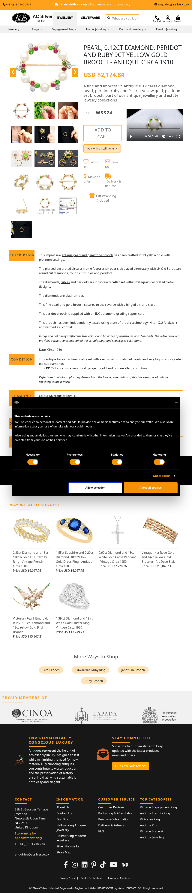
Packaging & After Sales (115, 813)
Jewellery (65, 18)
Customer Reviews (111, 807)
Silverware (90, 18)
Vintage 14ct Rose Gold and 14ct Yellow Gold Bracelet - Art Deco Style (159, 557)
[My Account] (168, 17)
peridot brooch (56, 314)
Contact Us (64, 813)
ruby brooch (94, 681)
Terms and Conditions (120, 878)
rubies (65, 282)
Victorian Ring (150, 819)
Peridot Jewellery (166, 29)
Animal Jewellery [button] (96, 29)
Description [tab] (21, 255)
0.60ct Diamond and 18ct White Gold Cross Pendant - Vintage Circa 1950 (117, 557)
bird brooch (51, 670)
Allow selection (95, 487)
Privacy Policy (67, 878)
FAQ (101, 831)
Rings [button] (36, 29)
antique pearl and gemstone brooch (87, 255)
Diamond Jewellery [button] (131, 29)
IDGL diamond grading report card (120, 314)
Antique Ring (149, 825)
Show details (161, 475)
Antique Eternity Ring (155, 813)
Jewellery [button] (14, 29)
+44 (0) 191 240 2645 (18, 4)
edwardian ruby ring (90, 670)
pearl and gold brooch (67, 305)
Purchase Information (114, 819)
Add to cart (102, 133)
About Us (63, 807)
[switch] (75, 462)
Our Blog (62, 819)
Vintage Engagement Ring (158, 807)
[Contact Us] (157, 17)
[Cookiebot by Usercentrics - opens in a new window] (161, 402)
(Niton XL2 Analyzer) (162, 323)
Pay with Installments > (102, 148)
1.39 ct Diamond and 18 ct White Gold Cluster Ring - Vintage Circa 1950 (74, 622)
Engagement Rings (64, 29)
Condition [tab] (22, 359)
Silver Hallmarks (67, 846)
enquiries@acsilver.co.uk (173, 4)
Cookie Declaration (91, 878)
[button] (109, 17)
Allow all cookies (151, 487)
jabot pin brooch (133, 670)
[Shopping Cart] (178, 17)
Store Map (63, 852)
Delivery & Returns (111, 825)
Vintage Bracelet (151, 831)
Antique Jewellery (152, 837)
